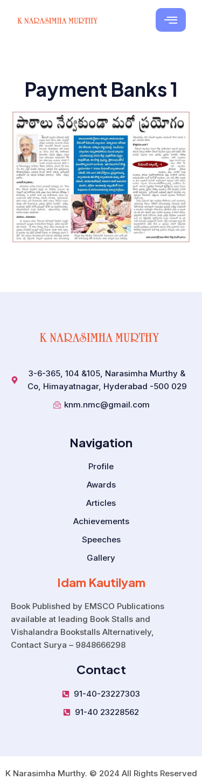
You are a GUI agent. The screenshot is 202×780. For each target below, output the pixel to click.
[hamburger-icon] (171, 20)
